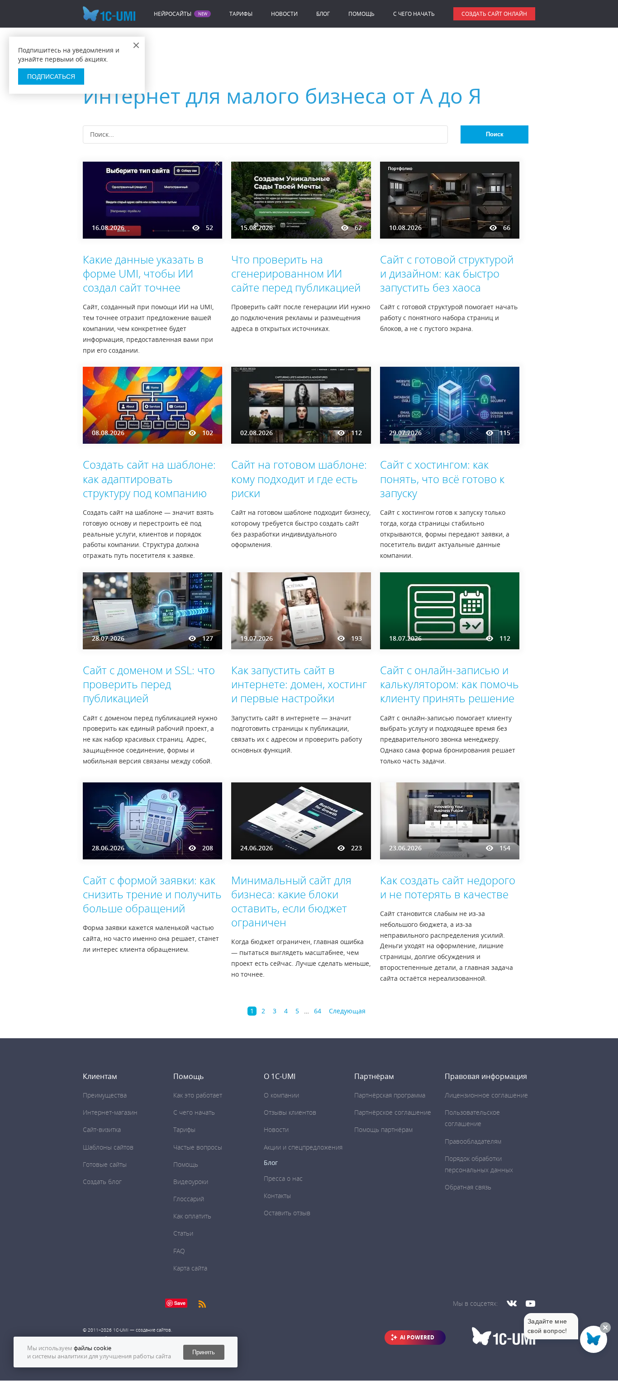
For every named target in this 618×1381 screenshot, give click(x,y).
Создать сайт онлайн (494, 14)
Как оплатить (192, 1216)
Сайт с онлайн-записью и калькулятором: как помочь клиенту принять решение (449, 683)
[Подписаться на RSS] (202, 1303)
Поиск (495, 134)
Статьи (183, 1233)
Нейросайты (172, 14)
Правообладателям (473, 1141)
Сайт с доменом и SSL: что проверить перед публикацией (149, 683)
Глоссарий (188, 1198)
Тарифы (240, 14)
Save (179, 1302)
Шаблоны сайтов (108, 1147)
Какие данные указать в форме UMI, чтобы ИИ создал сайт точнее (143, 273)
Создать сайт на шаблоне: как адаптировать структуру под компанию (149, 478)
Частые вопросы (197, 1147)
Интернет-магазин (110, 1112)
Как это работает (197, 1095)
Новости (284, 14)
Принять (203, 1352)
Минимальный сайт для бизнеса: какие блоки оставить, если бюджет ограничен (291, 901)
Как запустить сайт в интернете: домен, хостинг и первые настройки (299, 683)
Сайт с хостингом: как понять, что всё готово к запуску (442, 478)
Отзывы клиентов (290, 1112)
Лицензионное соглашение (486, 1095)
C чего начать (414, 14)
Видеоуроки (190, 1181)
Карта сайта (190, 1268)
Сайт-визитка (102, 1129)
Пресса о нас (283, 1178)
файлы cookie (92, 1348)
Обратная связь (468, 1187)
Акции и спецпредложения (303, 1147)
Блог (323, 14)
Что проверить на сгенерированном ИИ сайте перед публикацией (296, 273)
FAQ (179, 1251)
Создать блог (102, 1181)
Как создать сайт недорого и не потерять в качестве (447, 887)
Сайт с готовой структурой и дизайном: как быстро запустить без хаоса (446, 273)
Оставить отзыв (287, 1212)
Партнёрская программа (389, 1095)
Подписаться (51, 76)
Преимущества (105, 1095)
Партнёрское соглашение (392, 1112)
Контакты (277, 1195)
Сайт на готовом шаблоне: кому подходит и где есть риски (299, 478)
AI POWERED (417, 1337)
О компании (281, 1095)
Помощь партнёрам (383, 1129)
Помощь (361, 14)
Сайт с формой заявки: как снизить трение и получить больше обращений (152, 894)
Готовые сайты (105, 1164)
